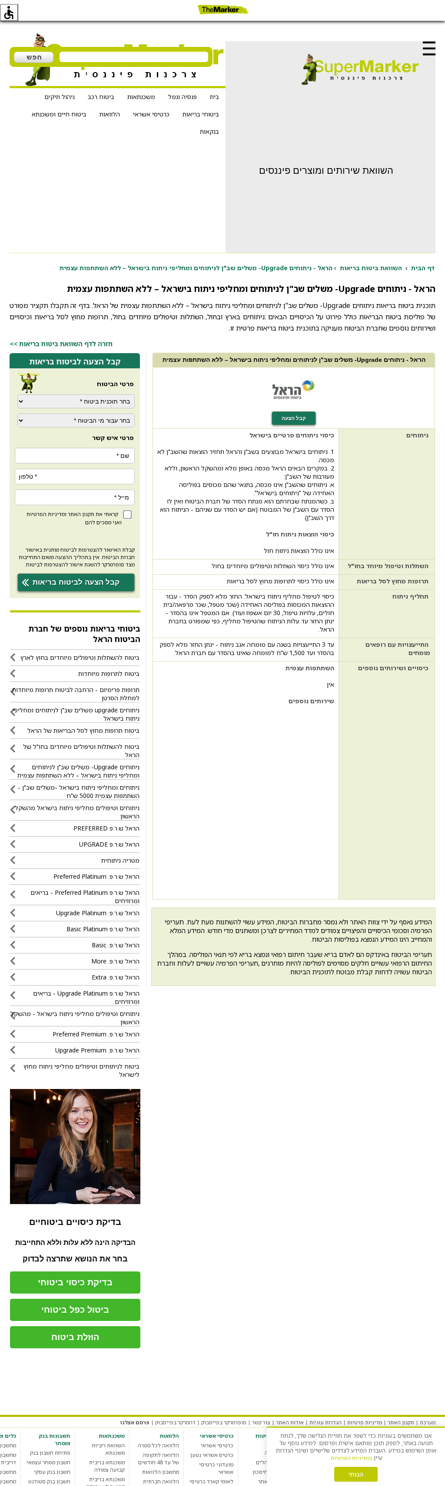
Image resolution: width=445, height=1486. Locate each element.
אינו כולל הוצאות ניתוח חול (299, 550)
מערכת (427, 1422)
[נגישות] (9, 12)
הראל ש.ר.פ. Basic (115, 945)
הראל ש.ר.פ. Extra (115, 977)
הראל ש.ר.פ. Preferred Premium (96, 1034)
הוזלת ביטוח (75, 1337)
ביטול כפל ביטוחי (75, 1309)
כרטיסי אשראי (151, 114)
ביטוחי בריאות (201, 114)
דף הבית (423, 268)
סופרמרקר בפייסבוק (223, 1422)
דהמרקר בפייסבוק (175, 1422)
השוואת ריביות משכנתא (108, 1449)
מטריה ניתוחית (120, 860)
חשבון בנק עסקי (52, 1472)
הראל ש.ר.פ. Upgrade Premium (97, 1050)
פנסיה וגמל (182, 97)
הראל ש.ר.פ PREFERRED (106, 828)
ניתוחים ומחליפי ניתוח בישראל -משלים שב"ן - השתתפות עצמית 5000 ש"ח (78, 791)
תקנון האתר (81, 514)
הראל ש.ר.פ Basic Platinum (102, 929)
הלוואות (110, 114)
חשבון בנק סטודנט (49, 1481)
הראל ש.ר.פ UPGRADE (109, 844)
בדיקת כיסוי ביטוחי (75, 1282)
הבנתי (356, 1474)
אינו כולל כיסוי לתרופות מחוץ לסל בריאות (280, 581)
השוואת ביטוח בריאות (371, 268)
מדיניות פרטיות (364, 1422)
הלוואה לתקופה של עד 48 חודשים (158, 1458)
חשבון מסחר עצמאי (48, 1462)
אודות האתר (290, 1422)
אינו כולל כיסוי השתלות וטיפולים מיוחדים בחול (273, 566)
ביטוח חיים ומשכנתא (59, 114)
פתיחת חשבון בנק (50, 1452)
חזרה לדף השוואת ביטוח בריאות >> (61, 343)
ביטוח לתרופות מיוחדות (108, 673)
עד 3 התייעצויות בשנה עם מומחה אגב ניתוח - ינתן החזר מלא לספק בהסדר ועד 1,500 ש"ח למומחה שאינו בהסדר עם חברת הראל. (246, 648)
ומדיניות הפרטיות (46, 514)
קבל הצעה (294, 418)
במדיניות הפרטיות (351, 1458)
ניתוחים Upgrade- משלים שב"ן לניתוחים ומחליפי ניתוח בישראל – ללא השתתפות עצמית (78, 771)
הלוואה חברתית (161, 1481)
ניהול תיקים (59, 97)
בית (214, 97)
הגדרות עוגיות (325, 1422)
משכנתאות (141, 97)
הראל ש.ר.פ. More (115, 961)
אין (330, 684)
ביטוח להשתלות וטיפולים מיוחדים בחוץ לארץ (79, 657)
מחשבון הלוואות (160, 1472)
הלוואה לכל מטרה (158, 1445)
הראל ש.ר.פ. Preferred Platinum (96, 876)
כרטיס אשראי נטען (211, 1455)
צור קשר (261, 1422)
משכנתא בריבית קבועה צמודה (107, 1466)
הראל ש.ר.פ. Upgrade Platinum (97, 913)
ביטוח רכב (101, 97)
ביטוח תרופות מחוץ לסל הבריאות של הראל (83, 730)
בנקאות (209, 131)
